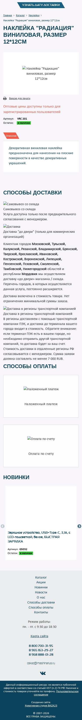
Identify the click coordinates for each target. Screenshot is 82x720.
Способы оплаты (41, 607)
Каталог (41, 577)
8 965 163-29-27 (41, 650)
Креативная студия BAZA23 (41, 705)
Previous (2, 526)
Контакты (41, 612)
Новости (41, 592)
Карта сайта (39, 636)
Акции (41, 582)
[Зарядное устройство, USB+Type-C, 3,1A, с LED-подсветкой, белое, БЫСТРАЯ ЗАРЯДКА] (41, 508)
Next (79, 526)
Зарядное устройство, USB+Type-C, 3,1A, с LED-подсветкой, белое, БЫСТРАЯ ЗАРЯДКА (39, 537)
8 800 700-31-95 (41, 646)
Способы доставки (41, 602)
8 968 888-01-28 (41, 654)
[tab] (11, 135)
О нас (41, 597)
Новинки (41, 587)
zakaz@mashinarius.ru (41, 663)
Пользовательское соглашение (56, 692)
